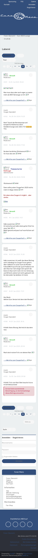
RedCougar (7, 171)
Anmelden (6, 438)
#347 (5, 291)
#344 (5, 177)
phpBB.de (25, 555)
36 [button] (27, 66)
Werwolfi (12, 76)
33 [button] (15, 66)
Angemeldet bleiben (11, 457)
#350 (5, 376)
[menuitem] (32, 1)
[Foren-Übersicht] (19, 16)
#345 (5, 218)
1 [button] (10, 66)
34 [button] (19, 66)
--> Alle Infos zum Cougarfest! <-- (15, 100)
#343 (5, 145)
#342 (5, 116)
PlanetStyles (27, 554)
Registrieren (18, 438)
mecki (6, 110)
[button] (4, 66)
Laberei (6, 49)
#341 (5, 82)
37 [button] (31, 66)
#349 (5, 346)
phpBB (12, 554)
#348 (5, 321)
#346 (5, 254)
